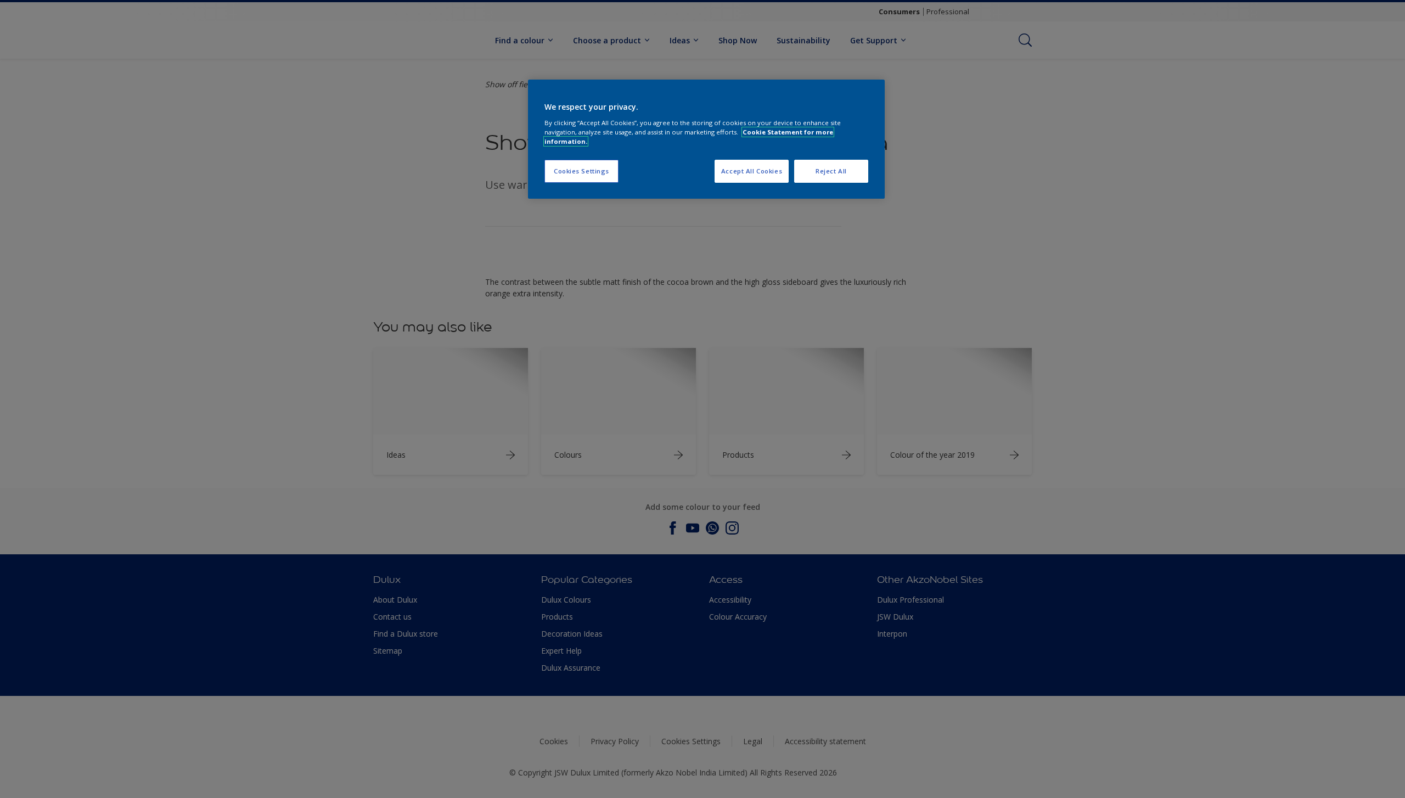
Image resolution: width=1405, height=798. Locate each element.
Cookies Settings (581, 171)
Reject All (831, 171)
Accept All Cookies (751, 171)
